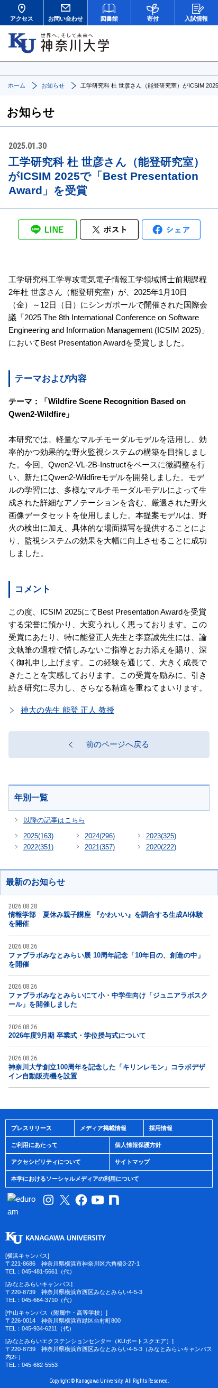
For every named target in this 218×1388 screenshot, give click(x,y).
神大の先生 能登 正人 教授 (67, 709)
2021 (100, 847)
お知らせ (53, 85)
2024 (100, 836)
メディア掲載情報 (103, 1128)
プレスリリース (31, 1128)
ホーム (16, 85)
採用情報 (160, 1128)
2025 (38, 836)
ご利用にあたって (34, 1145)
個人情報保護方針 (138, 1145)
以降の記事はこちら (54, 820)
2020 (161, 847)
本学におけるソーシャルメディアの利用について (75, 1178)
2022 (38, 847)
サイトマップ (132, 1162)
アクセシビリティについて (46, 1162)
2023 (161, 836)
